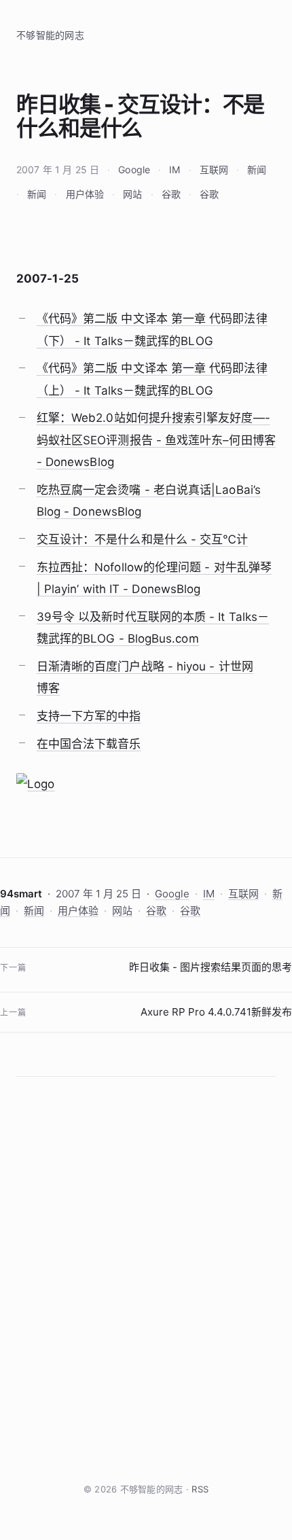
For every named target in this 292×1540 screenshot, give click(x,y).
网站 (132, 194)
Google (134, 169)
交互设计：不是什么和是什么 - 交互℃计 (143, 539)
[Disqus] (146, 1279)
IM (174, 169)
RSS (199, 1489)
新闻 (256, 169)
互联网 (214, 169)
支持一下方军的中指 (89, 716)
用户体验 (85, 194)
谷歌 (171, 194)
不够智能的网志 (50, 35)
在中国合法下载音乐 (89, 744)
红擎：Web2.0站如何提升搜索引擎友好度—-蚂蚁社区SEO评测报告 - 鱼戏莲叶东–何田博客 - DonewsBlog (156, 440)
